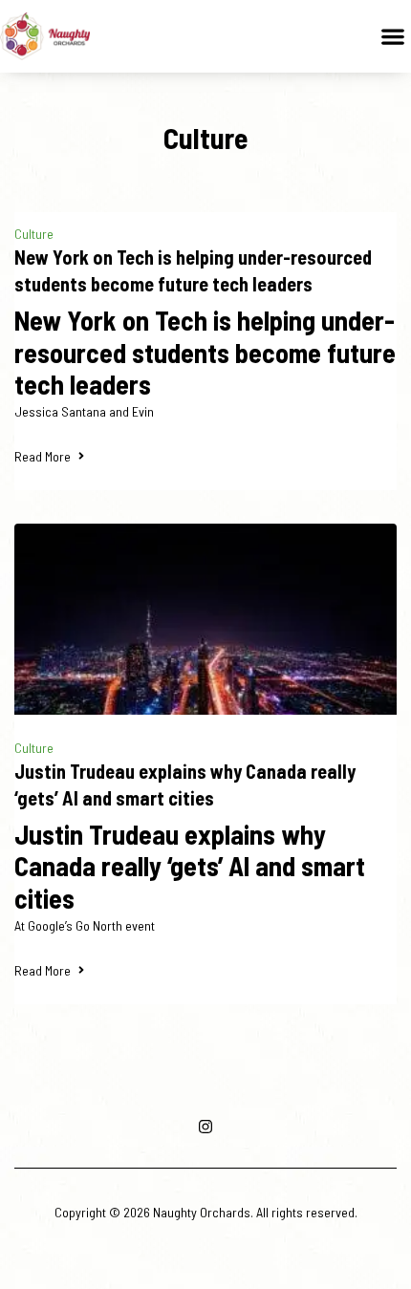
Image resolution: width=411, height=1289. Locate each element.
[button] (392, 36)
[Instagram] (205, 1126)
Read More (42, 456)
